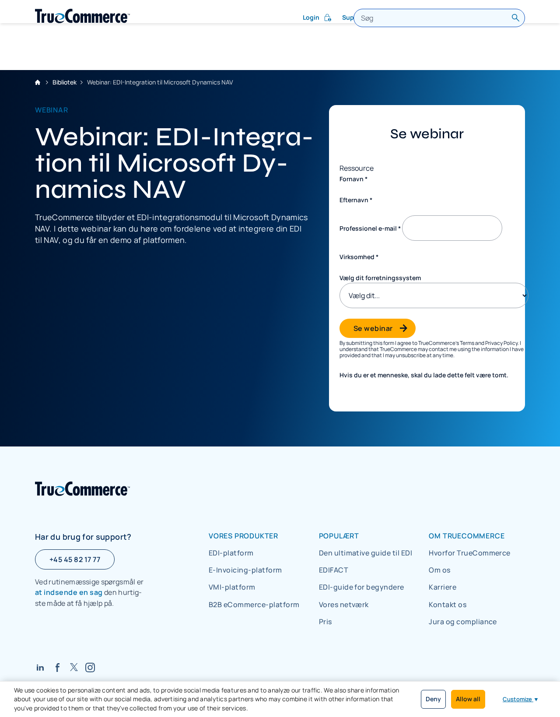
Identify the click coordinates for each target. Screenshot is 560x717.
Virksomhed (359, 257)
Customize (521, 699)
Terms (467, 343)
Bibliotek (64, 82)
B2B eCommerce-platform (254, 604)
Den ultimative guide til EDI (365, 553)
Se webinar (373, 328)
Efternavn (356, 200)
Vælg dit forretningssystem (380, 278)
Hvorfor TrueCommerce (470, 553)
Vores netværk (344, 604)
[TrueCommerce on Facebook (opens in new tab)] (57, 667)
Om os (439, 570)
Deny (433, 699)
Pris (325, 621)
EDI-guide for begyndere (361, 587)
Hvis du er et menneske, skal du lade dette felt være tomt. (424, 375)
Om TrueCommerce (466, 536)
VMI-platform (232, 587)
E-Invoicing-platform (245, 570)
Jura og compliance (463, 621)
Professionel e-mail (370, 228)
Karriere (442, 587)
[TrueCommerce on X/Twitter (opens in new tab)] (74, 667)
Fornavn (354, 179)
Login (311, 17)
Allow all (468, 699)
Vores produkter (243, 536)
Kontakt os (447, 604)
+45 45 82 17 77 (74, 559)
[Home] (82, 16)
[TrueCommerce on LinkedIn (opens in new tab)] (40, 667)
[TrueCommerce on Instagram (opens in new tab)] (90, 667)
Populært (339, 536)
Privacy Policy (501, 343)
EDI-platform (231, 553)
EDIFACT (333, 570)
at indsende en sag (69, 592)
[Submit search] (516, 18)
